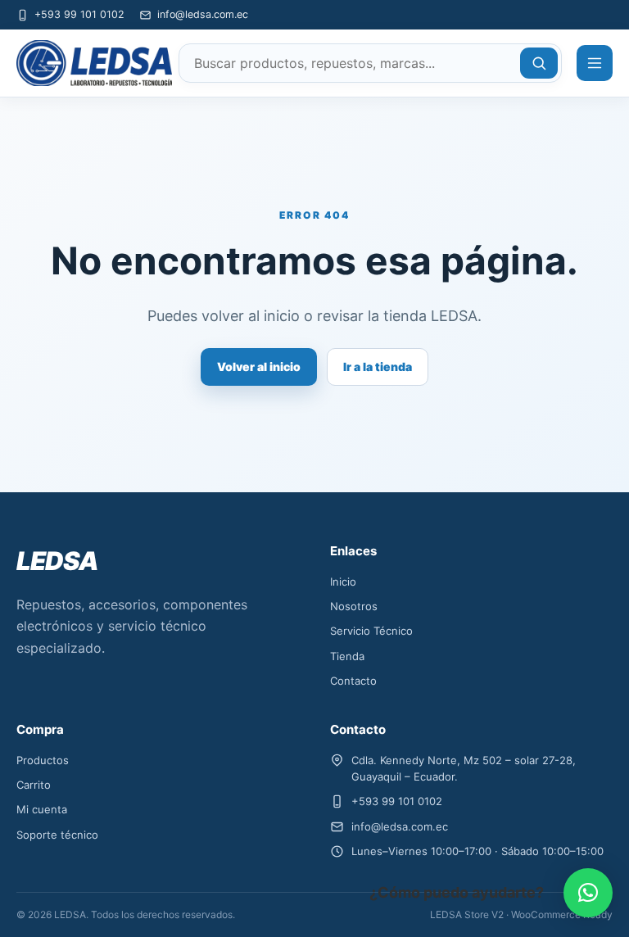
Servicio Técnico (371, 630)
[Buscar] (539, 63)
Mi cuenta (41, 809)
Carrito (33, 784)
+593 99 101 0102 (79, 14)
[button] (588, 892)
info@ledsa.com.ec (202, 14)
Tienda (347, 656)
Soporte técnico (57, 834)
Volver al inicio (259, 366)
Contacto (353, 680)
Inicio (343, 581)
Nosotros (354, 606)
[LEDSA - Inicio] (90, 63)
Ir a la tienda (377, 366)
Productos (42, 760)
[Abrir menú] (595, 63)
